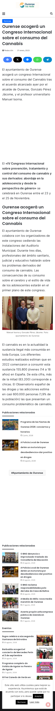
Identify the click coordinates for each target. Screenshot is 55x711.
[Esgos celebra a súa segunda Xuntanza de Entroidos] (45, 640)
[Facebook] (7, 59)
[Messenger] (27, 59)
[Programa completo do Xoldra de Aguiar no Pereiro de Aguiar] (45, 667)
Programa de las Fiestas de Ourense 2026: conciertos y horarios (35, 426)
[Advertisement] (27, 132)
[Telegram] (47, 59)
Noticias (7, 21)
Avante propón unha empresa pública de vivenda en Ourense (37, 614)
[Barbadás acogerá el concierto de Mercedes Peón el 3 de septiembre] (45, 653)
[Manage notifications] (48, 704)
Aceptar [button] (38, 696)
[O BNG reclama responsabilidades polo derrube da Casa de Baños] (10, 588)
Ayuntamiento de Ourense (28, 472)
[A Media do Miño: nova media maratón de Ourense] (10, 602)
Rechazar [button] (21, 702)
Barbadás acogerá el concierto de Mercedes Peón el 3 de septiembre (17, 652)
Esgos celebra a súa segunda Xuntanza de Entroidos (18, 638)
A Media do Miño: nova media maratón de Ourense (36, 600)
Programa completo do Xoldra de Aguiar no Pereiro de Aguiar (17, 666)
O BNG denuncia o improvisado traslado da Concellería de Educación (34, 556)
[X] (17, 59)
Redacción (8, 50)
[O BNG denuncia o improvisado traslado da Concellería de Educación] (10, 557)
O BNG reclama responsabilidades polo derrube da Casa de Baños (35, 587)
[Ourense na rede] (27, 5)
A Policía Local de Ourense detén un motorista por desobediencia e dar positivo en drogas (36, 572)
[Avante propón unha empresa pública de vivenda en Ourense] (10, 615)
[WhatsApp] (37, 59)
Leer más (34, 702)
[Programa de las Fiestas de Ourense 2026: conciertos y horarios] (10, 424)
